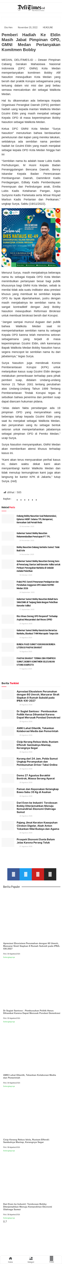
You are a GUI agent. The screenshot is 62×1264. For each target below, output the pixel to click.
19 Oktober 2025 (25, 575)
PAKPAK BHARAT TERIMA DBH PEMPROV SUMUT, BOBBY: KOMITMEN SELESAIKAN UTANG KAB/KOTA (36, 661)
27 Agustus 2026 (25, 846)
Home (10, 1262)
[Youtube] (38, 874)
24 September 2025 (26, 592)
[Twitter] (26, 874)
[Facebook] (13, 874)
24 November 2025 (26, 540)
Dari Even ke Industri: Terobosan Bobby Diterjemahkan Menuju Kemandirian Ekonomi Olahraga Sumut (37, 807)
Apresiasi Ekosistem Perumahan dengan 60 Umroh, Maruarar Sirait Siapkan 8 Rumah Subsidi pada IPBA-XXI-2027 (38, 696)
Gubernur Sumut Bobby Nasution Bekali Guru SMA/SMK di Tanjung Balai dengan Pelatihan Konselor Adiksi (37, 602)
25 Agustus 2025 (25, 623)
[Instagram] (50, 874)
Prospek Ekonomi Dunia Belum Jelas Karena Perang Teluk (36, 841)
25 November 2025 (26, 526)
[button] (17, 501)
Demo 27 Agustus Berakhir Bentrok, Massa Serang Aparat (36, 777)
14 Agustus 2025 (25, 637)
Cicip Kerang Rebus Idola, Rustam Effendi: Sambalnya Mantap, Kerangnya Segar (37, 745)
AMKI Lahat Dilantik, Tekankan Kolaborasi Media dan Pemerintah (37, 730)
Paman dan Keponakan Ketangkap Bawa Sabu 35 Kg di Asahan (38, 790)
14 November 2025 (26, 554)
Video (51, 1262)
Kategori (31, 1262)
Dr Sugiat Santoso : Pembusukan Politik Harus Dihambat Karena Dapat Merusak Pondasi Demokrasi (38, 714)
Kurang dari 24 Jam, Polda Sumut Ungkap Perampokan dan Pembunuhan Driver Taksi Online (37, 761)
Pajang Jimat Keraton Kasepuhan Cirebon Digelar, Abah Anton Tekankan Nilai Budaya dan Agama (38, 825)
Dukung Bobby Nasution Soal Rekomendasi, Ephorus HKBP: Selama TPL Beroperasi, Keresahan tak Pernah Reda (37, 519)
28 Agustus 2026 (25, 752)
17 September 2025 (26, 609)
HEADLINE (48, 27)
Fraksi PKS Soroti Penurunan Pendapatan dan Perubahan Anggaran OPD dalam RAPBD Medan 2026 (38, 585)
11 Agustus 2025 (25, 669)
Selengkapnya (9, 957)
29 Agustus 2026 (25, 705)
